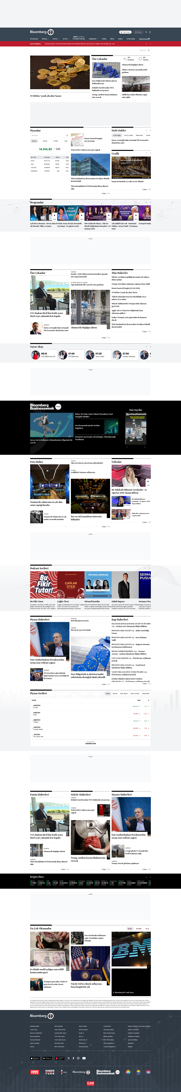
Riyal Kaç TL (83, 1043)
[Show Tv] (128, 1072)
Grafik (115, 153)
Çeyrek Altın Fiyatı (60, 1033)
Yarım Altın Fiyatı (60, 1040)
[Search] (146, 32)
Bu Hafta (139, 929)
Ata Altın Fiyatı (59, 1043)
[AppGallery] (59, 1058)
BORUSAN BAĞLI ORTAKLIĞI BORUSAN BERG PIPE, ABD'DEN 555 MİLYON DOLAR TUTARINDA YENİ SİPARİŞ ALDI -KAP (80, 44)
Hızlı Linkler (119, 130)
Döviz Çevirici (83, 1030)
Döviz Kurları (83, 1026)
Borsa (115, 693)
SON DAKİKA (35, 44)
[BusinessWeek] (144, 39)
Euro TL (81, 1036)
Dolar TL (81, 1033)
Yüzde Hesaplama (109, 1047)
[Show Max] (148, 1072)
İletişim (130, 1047)
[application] (131, 980)
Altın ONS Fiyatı (59, 1047)
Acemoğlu (117, 135)
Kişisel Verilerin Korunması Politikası (139, 1026)
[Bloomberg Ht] (81, 1072)
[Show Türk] (138, 1072)
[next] (150, 44)
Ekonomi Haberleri (36, 1033)
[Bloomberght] (42, 32)
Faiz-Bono (124, 693)
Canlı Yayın (33, 1030)
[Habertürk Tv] (49, 1072)
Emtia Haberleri (39, 794)
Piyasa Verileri (38, 693)
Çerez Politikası (133, 1040)
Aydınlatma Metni (134, 1036)
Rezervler (139, 135)
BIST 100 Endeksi (109, 1040)
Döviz (108, 693)
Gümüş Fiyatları (109, 1030)
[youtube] (84, 1058)
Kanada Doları (83, 1047)
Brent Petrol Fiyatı (109, 1033)
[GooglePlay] (47, 1058)
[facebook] (73, 1058)
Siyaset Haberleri (122, 794)
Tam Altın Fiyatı (60, 1036)
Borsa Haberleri (35, 1036)
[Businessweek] (108, 1072)
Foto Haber (36, 461)
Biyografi (131, 1043)
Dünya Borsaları (35, 1040)
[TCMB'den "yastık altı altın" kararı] (60, 72)
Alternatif (145, 693)
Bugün (130, 929)
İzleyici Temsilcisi (133, 1030)
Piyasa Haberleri (39, 619)
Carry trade (128, 135)
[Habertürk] (34, 1072)
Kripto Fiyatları (34, 1043)
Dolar (148, 135)
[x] (68, 1058)
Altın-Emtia (135, 693)
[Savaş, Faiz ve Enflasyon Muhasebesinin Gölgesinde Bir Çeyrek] (74, 407)
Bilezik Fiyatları (108, 1036)
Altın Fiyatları (59, 1026)
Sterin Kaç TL (83, 1040)
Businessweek (34, 1026)
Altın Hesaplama (109, 1043)
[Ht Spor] (64, 1072)
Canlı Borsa (107, 1026)
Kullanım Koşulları (133, 1033)
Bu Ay (147, 929)
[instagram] (78, 1058)
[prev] (146, 44)
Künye (32, 1047)
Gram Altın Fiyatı (60, 1030)
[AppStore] (35, 1058)
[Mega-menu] (150, 32)
